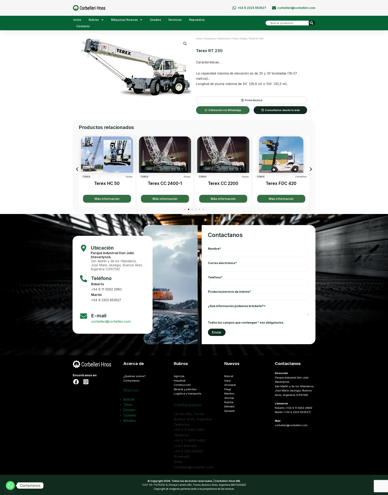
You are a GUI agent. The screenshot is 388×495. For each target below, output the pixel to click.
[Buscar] (312, 23)
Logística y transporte (187, 393)
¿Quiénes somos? (134, 376)
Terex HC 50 (106, 183)
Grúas (243, 38)
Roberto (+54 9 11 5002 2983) (293, 407)
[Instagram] (86, 382)
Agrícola (179, 376)
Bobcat (128, 399)
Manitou (129, 420)
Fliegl (227, 389)
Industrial (179, 380)
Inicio (77, 19)
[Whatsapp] (10, 485)
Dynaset (229, 410)
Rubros (94, 19)
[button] (185, 43)
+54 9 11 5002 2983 (106, 289)
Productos (210, 38)
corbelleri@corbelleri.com (111, 321)
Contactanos (131, 380)
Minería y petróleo (185, 389)
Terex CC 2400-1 (165, 183)
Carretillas (301, 176)
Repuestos (197, 19)
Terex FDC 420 (281, 183)
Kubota (228, 402)
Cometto (129, 415)
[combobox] (287, 23)
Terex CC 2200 (223, 183)
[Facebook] (76, 382)
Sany (227, 380)
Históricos (224, 38)
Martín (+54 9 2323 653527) (293, 412)
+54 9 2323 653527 (106, 300)
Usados (155, 19)
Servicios (175, 19)
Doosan (129, 410)
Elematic (229, 406)
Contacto (83, 26)
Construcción (182, 384)
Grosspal (230, 384)
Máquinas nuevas (124, 19)
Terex (235, 38)
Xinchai (229, 398)
